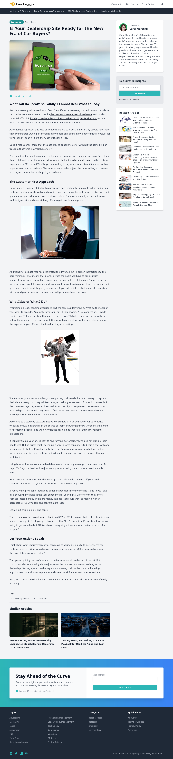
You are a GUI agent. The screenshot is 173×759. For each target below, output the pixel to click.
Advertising (14, 717)
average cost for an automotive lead (33, 517)
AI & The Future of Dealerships (82, 11)
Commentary (95, 730)
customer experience (20, 598)
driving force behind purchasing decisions (69, 160)
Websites (52, 734)
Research (93, 721)
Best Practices (95, 717)
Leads (12, 725)
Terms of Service (136, 721)
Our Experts (132, 4)
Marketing (14, 721)
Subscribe (140, 93)
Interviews (94, 725)
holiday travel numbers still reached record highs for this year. (63, 118)
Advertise (132, 730)
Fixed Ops (14, 738)
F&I (11, 734)
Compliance (53, 730)
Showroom (14, 730)
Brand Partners (149, 4)
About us (132, 717)
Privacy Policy (134, 725)
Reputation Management (60, 717)
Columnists (116, 4)
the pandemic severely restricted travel (71, 114)
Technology (53, 725)
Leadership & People (111, 11)
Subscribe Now (125, 687)
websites (43, 598)
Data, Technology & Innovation (49, 11)
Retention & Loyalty (18, 742)
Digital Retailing (55, 742)
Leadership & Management (61, 721)
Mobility (52, 738)
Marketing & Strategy (19, 11)
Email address (99, 675)
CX (34, 598)
